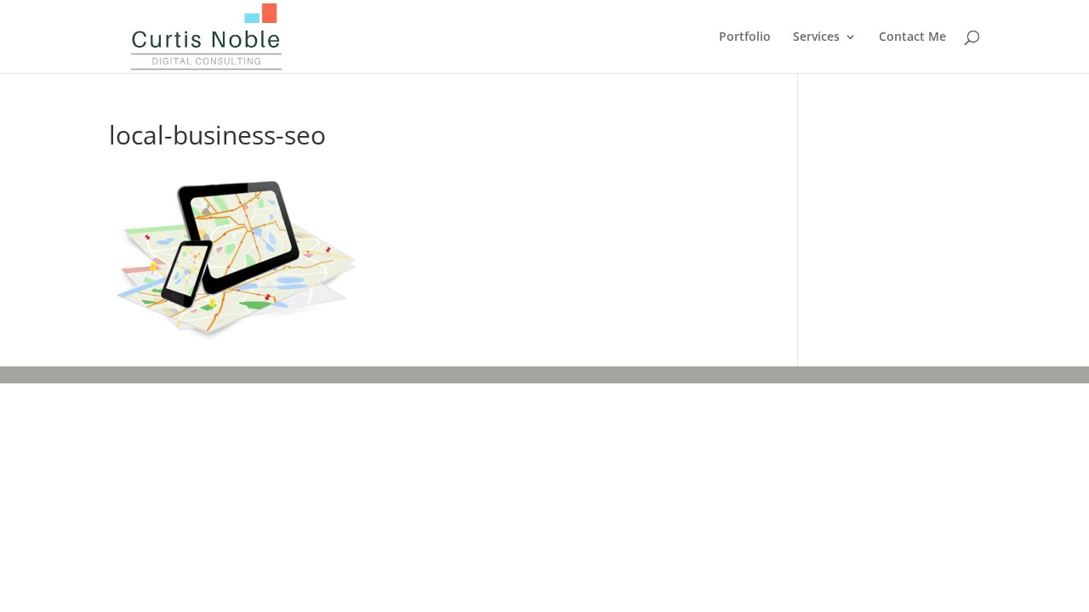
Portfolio (745, 37)
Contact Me (912, 37)
